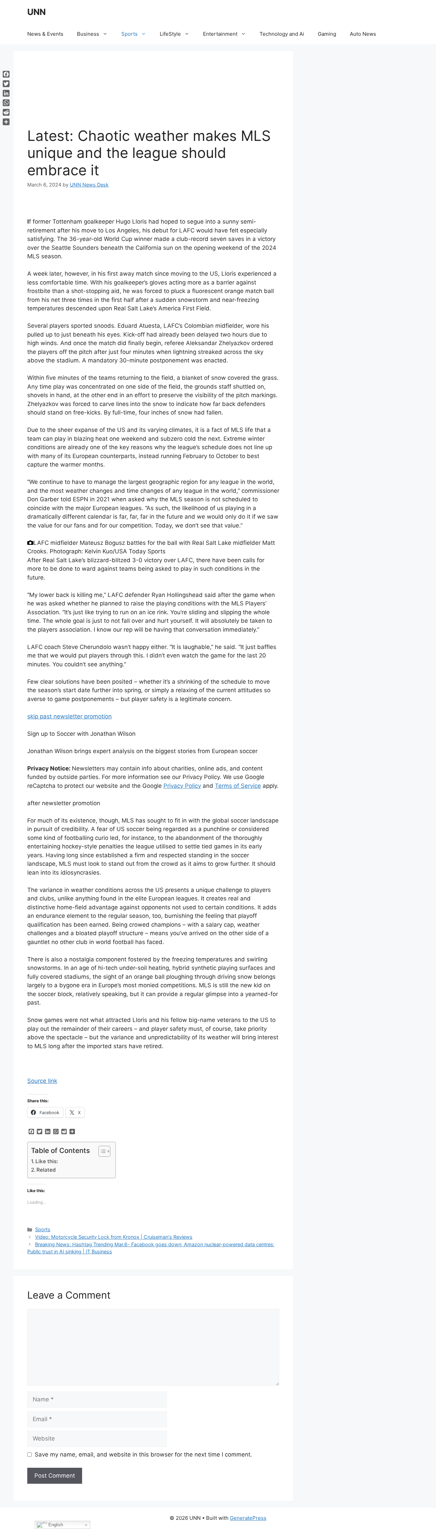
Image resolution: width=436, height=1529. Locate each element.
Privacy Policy (182, 785)
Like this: (46, 1161)
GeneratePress (248, 1518)
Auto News (363, 34)
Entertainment (220, 34)
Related (46, 1170)
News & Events (45, 34)
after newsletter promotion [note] (63, 803)
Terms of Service (238, 785)
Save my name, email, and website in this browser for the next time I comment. (143, 1454)
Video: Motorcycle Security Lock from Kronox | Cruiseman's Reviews (113, 1237)
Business (88, 34)
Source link (42, 1080)
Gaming (327, 34)
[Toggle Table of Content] (101, 1151)
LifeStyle (170, 34)
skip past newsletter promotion (69, 716)
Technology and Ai (282, 34)
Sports (129, 34)
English (55, 1524)
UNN (36, 12)
